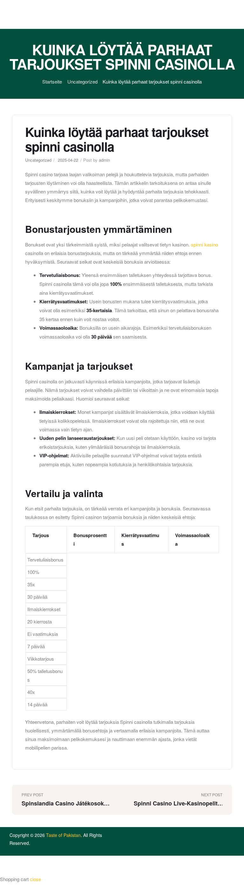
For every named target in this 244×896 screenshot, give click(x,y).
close (35, 879)
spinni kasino (204, 244)
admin (104, 160)
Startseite (52, 81)
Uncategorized (82, 81)
